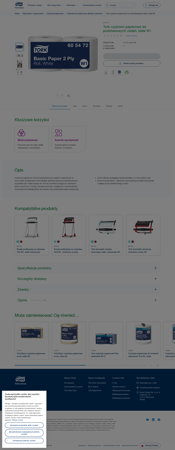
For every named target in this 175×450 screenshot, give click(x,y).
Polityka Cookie (17, 420)
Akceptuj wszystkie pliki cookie (24, 425)
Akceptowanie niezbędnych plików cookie (24, 433)
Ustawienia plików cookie (24, 441)
